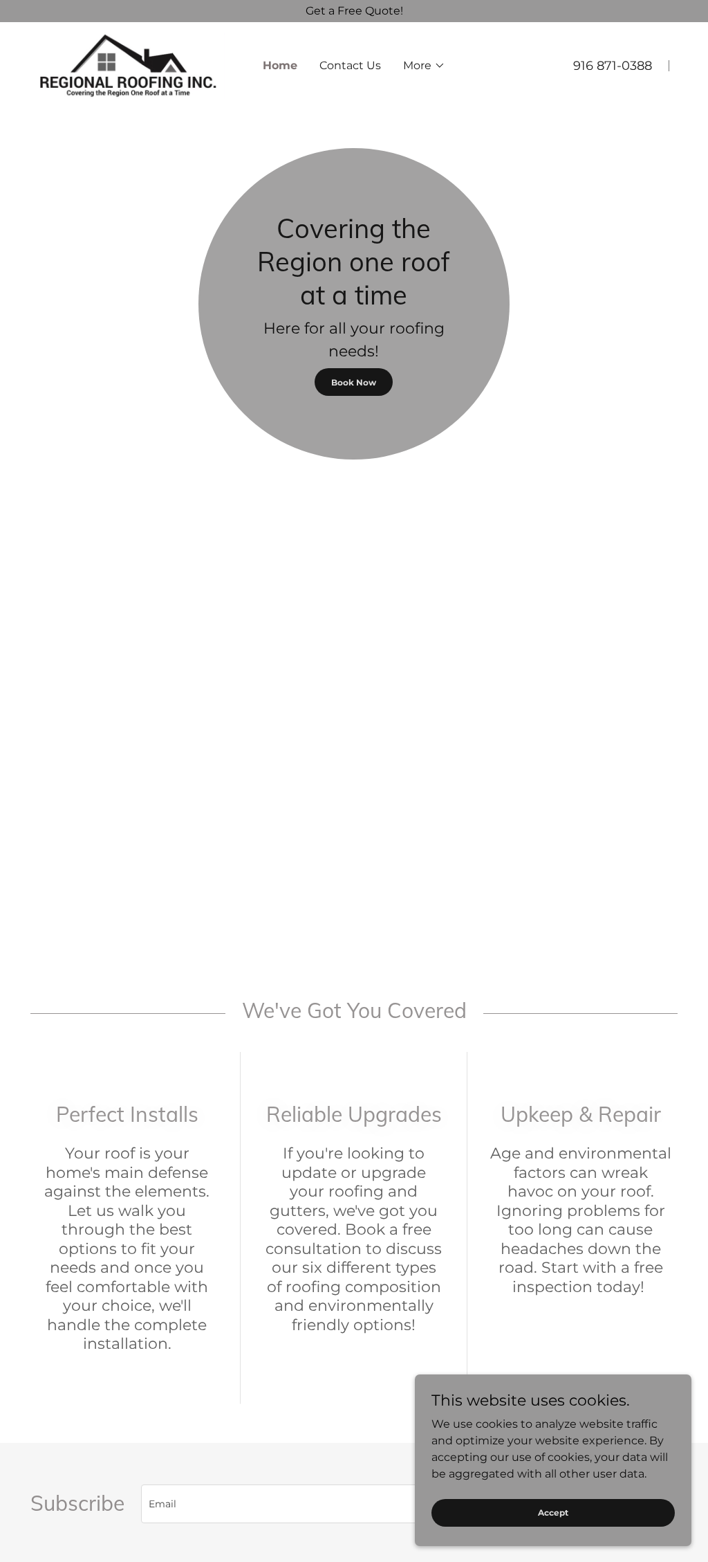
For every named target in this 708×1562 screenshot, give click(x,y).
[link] (127, 64)
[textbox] (353, 1503)
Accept (553, 1512)
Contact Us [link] (350, 65)
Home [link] (280, 65)
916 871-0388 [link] (612, 65)
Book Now (353, 382)
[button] (424, 65)
